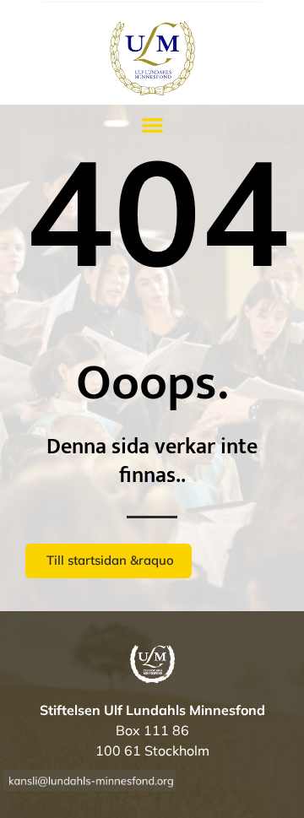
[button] (152, 125)
